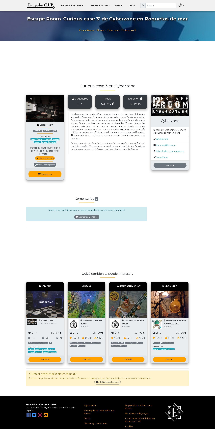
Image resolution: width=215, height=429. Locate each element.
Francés (47, 139)
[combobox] (160, 5)
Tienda (131, 5)
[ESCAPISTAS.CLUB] (41, 5)
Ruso (40, 139)
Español (52, 142)
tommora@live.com (165, 145)
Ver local (170, 165)
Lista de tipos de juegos (136, 413)
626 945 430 (162, 139)
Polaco (31, 352)
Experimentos (42, 343)
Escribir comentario (88, 217)
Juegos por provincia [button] (72, 5)
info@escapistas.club (108, 382)
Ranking (119, 5)
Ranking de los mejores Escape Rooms (99, 412)
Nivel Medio (95, 343)
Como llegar (162, 157)
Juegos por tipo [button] (99, 5)
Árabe (44, 142)
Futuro (86, 343)
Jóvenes (81, 346)
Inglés (33, 139)
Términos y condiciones (95, 423)
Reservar (46, 174)
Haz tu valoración (46, 158)
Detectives (47, 131)
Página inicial (90, 405)
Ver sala (45, 359)
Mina (163, 343)
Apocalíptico (130, 343)
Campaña (37, 131)
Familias (73, 346)
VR (55, 131)
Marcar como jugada (46, 165)
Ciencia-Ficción (76, 343)
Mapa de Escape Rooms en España (138, 407)
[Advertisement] (100, 63)
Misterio (31, 343)
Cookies (129, 426)
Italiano (37, 142)
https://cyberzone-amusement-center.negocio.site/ (181, 151)
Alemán (56, 139)
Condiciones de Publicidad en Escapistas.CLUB (140, 420)
